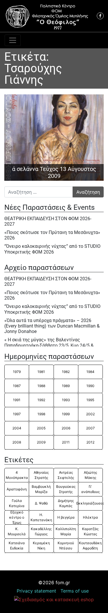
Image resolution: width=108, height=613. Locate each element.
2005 (41, 428)
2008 (16, 442)
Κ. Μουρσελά (17, 531)
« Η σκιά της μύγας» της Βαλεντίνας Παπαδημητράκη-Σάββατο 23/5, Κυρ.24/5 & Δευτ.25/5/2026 (49, 345)
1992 (41, 400)
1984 (90, 372)
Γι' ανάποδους (90, 489)
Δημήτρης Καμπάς (66, 503)
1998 (41, 414)
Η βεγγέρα (66, 517)
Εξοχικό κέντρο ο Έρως (16, 517)
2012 (90, 442)
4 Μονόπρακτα (17, 475)
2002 (90, 414)
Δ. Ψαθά (41, 503)
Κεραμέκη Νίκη (41, 545)
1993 (66, 400)
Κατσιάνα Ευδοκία (17, 545)
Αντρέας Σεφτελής (66, 475)
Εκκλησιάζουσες (90, 503)
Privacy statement (36, 591)
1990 (90, 386)
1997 (17, 414)
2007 (90, 428)
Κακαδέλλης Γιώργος (41, 531)
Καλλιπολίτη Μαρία (66, 531)
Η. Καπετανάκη (41, 517)
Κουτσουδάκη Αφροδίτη (90, 545)
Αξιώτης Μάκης (90, 475)
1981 (41, 372)
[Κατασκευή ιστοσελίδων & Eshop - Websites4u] (54, 599)
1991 (16, 400)
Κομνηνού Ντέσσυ (66, 545)
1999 (66, 414)
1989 (66, 386)
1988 (41, 386)
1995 (90, 400)
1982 (66, 372)
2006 (66, 428)
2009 (41, 442)
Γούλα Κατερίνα (16, 503)
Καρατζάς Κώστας (90, 531)
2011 (66, 442)
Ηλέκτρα (90, 517)
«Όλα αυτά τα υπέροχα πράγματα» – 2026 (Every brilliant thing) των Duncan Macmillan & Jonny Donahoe (52, 326)
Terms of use (74, 591)
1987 (17, 386)
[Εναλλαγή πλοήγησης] (13, 40)
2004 (16, 428)
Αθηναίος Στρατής (41, 475)
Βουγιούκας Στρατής (65, 489)
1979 (17, 372)
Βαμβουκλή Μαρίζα (41, 489)
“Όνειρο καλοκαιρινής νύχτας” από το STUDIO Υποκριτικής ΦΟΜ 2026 (52, 248)
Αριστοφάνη (17, 489)
